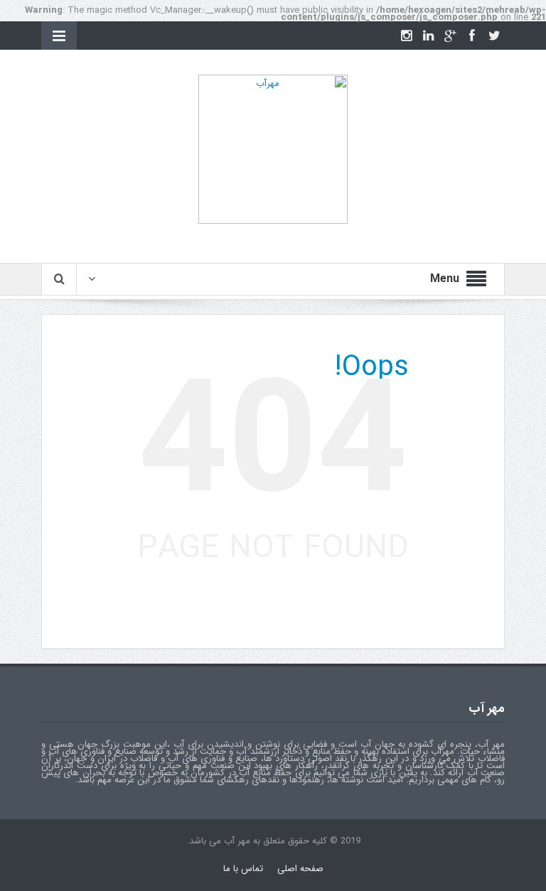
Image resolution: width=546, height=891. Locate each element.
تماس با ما (243, 868)
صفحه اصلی (300, 868)
